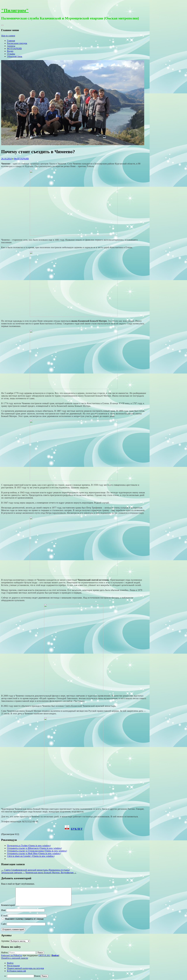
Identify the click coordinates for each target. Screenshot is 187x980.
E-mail (4, 915)
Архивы (5, 941)
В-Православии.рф (16, 971)
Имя (3, 910)
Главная (11, 40)
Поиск (37, 976)
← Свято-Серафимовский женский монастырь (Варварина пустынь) (35, 870)
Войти (55, 955)
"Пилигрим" (15, 10)
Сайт (3, 924)
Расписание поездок (17, 43)
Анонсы (11, 46)
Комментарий (8, 905)
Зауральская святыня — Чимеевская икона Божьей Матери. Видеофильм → (38, 872)
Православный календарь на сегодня (25, 968)
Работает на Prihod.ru (11, 955)
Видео (10, 51)
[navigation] (93, 970)
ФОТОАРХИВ (14, 48)
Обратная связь (14, 56)
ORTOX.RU (44, 955)
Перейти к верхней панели (14, 958)
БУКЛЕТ (77, 828)
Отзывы (11, 54)
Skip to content (8, 35)
